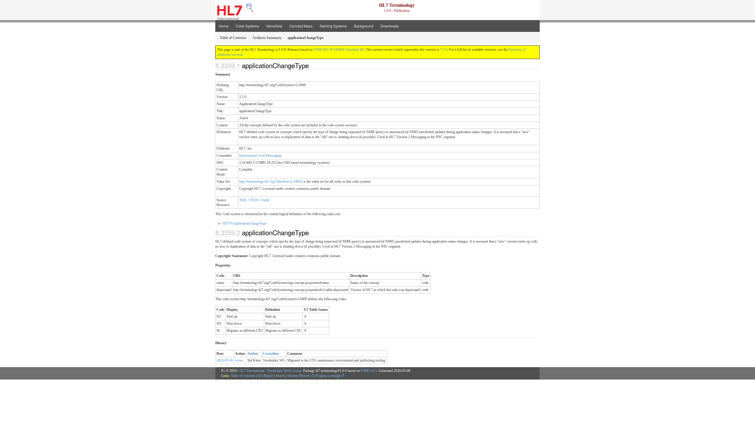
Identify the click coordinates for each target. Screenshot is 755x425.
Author (252, 354)
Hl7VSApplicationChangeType (244, 223)
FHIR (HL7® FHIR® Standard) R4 (339, 50)
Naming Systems (333, 25)
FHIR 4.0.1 (369, 371)
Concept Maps (301, 25)
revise (239, 360)
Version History (299, 376)
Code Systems (247, 25)
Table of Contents (243, 376)
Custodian (271, 354)
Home (224, 25)
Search (280, 376)
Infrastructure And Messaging (260, 155)
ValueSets (274, 25)
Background (363, 25)
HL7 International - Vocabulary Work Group (270, 371)
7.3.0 (443, 50)
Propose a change (328, 376)
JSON (254, 200)
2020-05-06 (224, 360)
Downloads (389, 25)
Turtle (265, 200)
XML (243, 200)
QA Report (265, 376)
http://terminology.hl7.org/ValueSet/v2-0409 (270, 181)
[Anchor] (312, 65)
